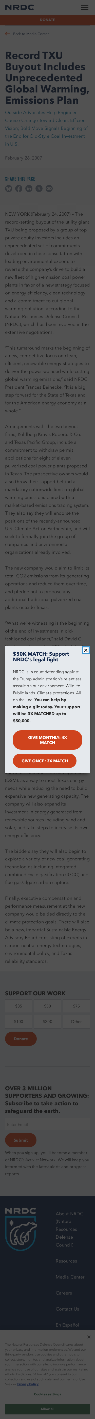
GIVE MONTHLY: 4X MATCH (47, 740)
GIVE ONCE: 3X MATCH (45, 760)
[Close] (85, 650)
